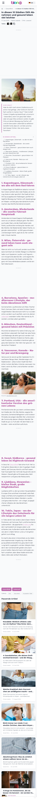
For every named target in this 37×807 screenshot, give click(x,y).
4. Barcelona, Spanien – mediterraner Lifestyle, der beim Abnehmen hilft (18, 152)
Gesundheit (9, 8)
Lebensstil (5, 316)
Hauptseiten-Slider (27, 593)
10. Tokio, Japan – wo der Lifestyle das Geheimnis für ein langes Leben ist (16, 176)
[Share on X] (11, 24)
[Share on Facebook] (8, 24)
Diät (10, 593)
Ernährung (27, 524)
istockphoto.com (11, 396)
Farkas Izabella (15, 20)
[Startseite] (2, 8)
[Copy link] (14, 24)
